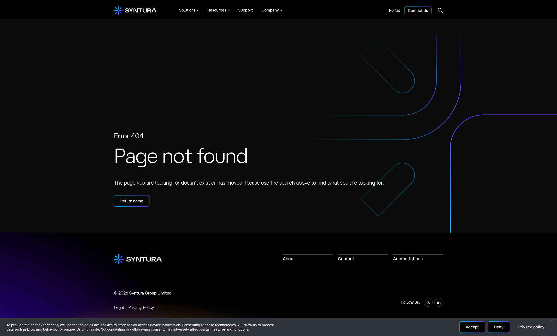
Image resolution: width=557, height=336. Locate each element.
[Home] (135, 10)
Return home (131, 201)
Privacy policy (531, 327)
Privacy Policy (141, 307)
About (289, 258)
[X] (428, 302)
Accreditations (408, 258)
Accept (472, 327)
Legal (119, 307)
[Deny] (551, 320)
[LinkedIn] (438, 302)
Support (245, 10)
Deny (499, 327)
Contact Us (418, 10)
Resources (217, 10)
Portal (394, 10)
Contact (346, 258)
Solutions (187, 10)
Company (270, 10)
